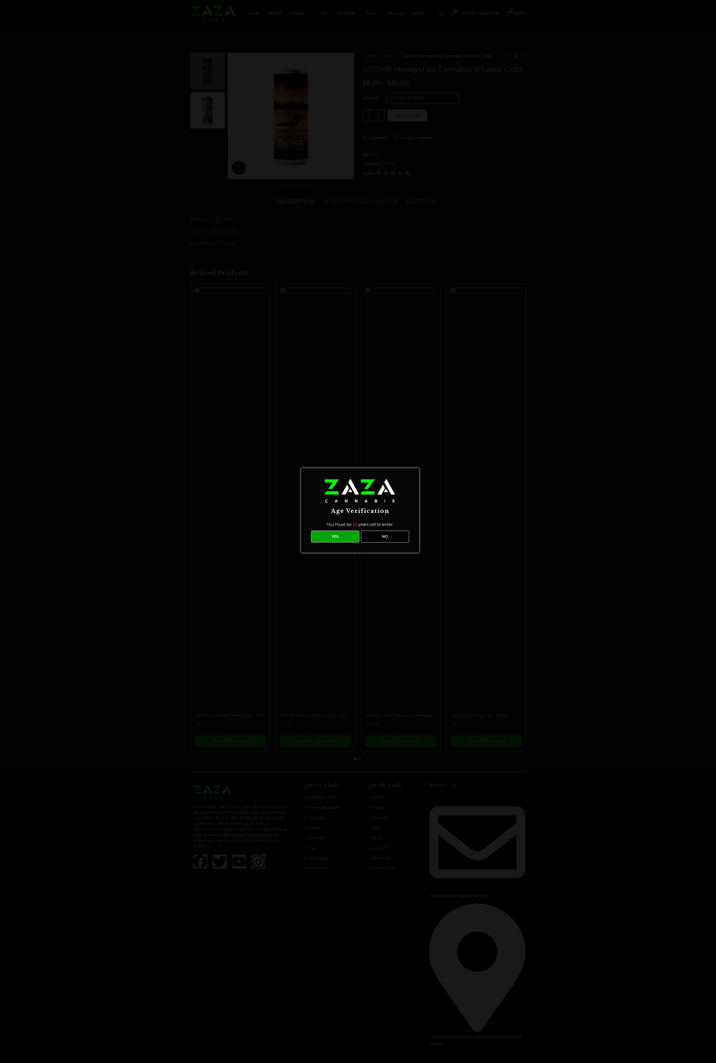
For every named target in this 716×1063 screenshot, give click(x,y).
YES (335, 536)
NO (385, 536)
